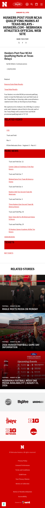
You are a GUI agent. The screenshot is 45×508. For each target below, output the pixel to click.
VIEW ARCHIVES (9, 237)
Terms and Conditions (22, 470)
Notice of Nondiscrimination (22, 492)
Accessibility (22, 496)
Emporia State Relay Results (13, 84)
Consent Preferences (22, 465)
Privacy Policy (22, 461)
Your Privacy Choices (22, 479)
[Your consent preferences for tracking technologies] (4, 504)
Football (5, 306)
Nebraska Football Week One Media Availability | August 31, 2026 (20, 383)
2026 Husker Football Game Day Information (20, 346)
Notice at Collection (22, 484)
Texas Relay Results (10, 89)
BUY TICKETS (8, 253)
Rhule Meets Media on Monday (20, 309)
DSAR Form (22, 475)
